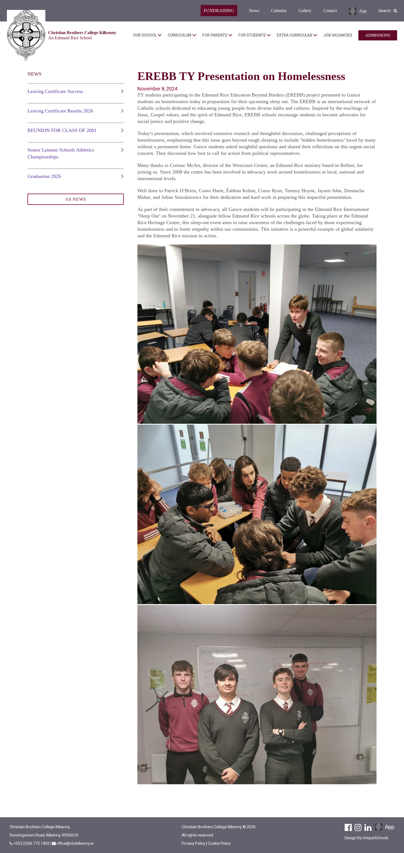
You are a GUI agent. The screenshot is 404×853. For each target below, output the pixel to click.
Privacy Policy (193, 843)
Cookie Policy (219, 843)
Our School (145, 35)
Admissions (377, 35)
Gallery (304, 10)
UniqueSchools (375, 838)
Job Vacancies (337, 35)
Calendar (279, 10)
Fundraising (219, 10)
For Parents (214, 35)
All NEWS (75, 199)
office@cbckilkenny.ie (75, 843)
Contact (330, 10)
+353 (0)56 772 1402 (31, 843)
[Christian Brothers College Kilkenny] (26, 35)
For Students (252, 35)
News (254, 10)
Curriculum (179, 35)
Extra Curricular (294, 35)
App (363, 10)
